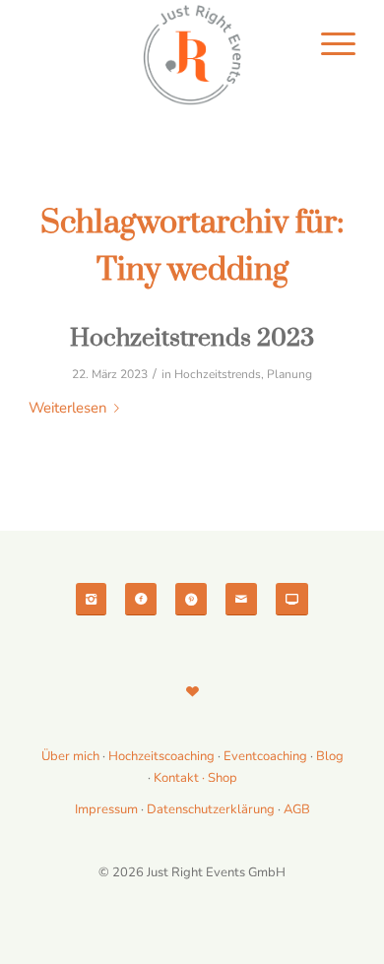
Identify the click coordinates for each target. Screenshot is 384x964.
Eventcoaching (265, 756)
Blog (330, 756)
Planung (289, 374)
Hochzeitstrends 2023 (192, 338)
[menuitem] (328, 54)
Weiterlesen (67, 408)
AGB (297, 809)
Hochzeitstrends (217, 374)
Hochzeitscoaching (163, 756)
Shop (222, 778)
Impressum (106, 809)
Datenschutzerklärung (211, 809)
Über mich (70, 756)
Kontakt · (181, 778)
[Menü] (328, 54)
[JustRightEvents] (192, 55)
